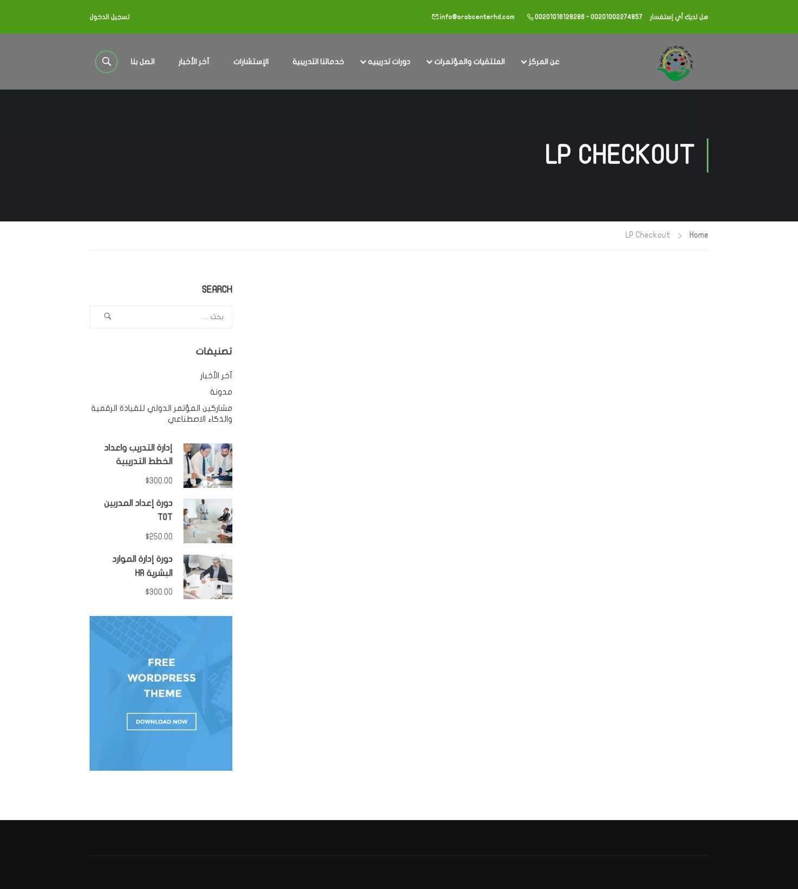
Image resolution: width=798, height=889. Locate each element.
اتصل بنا (143, 62)
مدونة (221, 392)
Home (698, 235)
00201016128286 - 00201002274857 (588, 17)
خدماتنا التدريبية (318, 62)
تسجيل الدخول (110, 17)
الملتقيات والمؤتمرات (469, 62)
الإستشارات (251, 62)
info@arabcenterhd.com (477, 17)
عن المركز (544, 62)
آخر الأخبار (194, 62)
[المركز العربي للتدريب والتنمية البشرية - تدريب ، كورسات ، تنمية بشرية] (674, 61)
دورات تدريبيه (389, 62)
